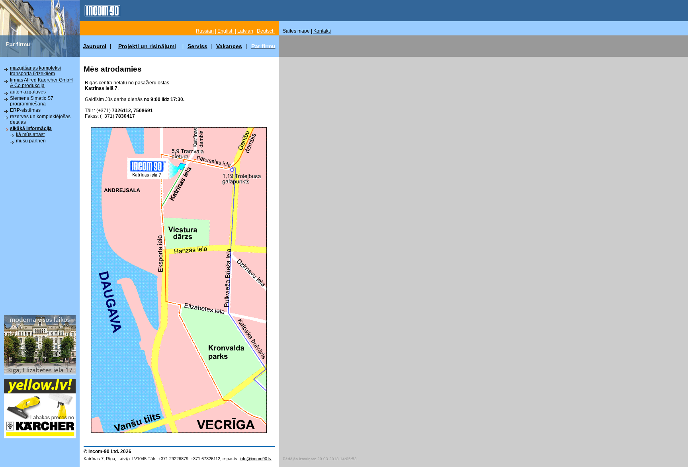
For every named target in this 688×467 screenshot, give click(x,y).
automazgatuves (28, 92)
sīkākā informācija (31, 128)
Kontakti (322, 31)
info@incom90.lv (256, 458)
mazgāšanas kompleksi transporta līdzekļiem (35, 70)
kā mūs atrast (30, 134)
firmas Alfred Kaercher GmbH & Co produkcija (41, 82)
